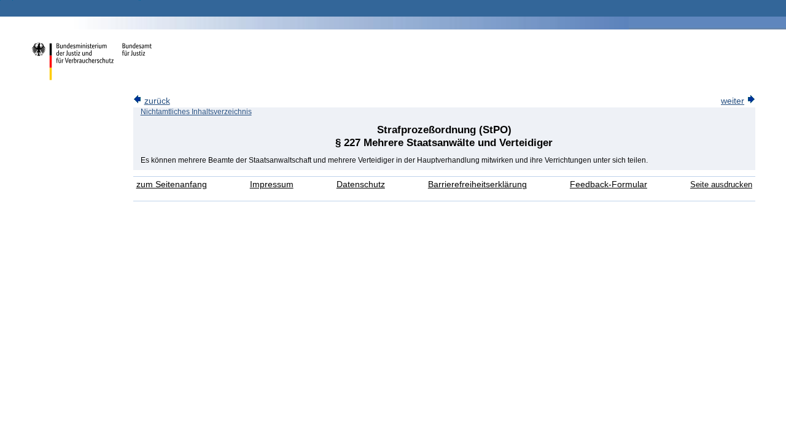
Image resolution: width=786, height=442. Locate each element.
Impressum (272, 184)
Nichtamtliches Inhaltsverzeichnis (196, 111)
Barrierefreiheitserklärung (477, 184)
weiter (732, 101)
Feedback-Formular (608, 184)
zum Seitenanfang (171, 184)
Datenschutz (361, 184)
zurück (157, 101)
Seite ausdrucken (721, 184)
